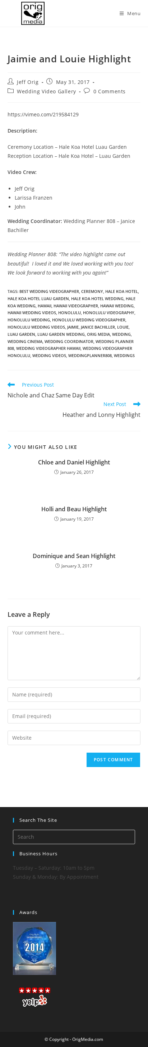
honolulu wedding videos (36, 327)
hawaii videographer (76, 305)
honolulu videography (108, 312)
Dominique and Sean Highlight (74, 556)
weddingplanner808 (90, 355)
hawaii (44, 305)
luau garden (21, 334)
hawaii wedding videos (32, 312)
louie (123, 327)
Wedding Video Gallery (46, 91)
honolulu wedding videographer (88, 319)
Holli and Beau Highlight (74, 509)
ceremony (92, 291)
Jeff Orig (27, 82)
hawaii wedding (117, 305)
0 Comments (109, 91)
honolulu (69, 312)
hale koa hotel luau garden (38, 298)
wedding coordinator (69, 341)
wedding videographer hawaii (48, 348)
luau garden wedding (61, 334)
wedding (121, 334)
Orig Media (98, 334)
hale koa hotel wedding (97, 298)
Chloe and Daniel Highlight (74, 462)
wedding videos (49, 355)
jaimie (73, 327)
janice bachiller (98, 327)
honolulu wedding (29, 319)
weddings (124, 355)
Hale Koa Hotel (121, 291)
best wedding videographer (49, 291)
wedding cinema (25, 341)
